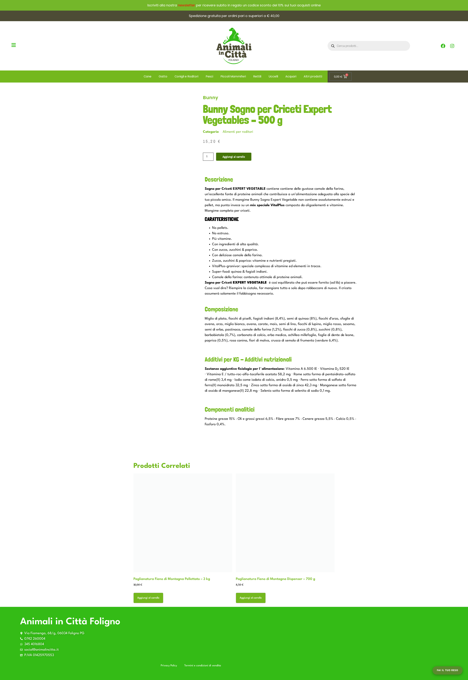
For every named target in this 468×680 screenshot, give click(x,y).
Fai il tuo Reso (447, 670)
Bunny (210, 97)
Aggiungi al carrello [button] (148, 598)
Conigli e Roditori (186, 76)
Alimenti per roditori (238, 131)
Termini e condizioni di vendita (202, 665)
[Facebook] (443, 45)
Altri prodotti (313, 76)
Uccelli (273, 76)
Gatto (163, 76)
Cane (147, 76)
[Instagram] (452, 45)
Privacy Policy (169, 665)
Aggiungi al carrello (233, 157)
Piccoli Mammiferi (233, 76)
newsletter (186, 5)
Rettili (257, 76)
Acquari (290, 76)
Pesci (209, 76)
